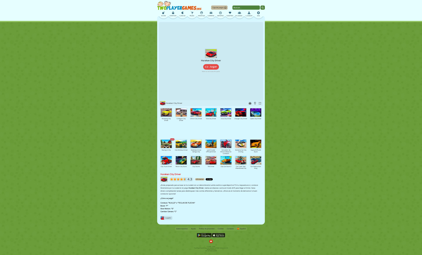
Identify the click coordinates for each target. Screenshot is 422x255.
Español (243, 229)
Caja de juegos (218, 8)
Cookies (221, 229)
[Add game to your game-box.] (250, 103)
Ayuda (193, 229)
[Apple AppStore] (218, 235)
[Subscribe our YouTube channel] (211, 241)
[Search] (262, 8)
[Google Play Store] (204, 235)
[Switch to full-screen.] (260, 103)
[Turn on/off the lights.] (255, 103)
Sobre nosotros (182, 229)
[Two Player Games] (179, 5)
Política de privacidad (206, 229)
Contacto (230, 229)
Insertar (200, 179)
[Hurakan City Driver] (211, 61)
